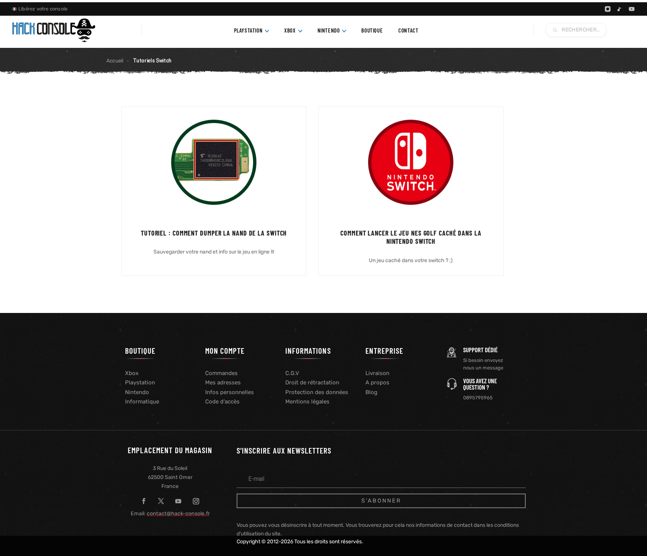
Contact (408, 30)
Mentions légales (307, 401)
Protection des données (316, 392)
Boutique (372, 30)
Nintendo (329, 30)
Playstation (140, 382)
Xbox (289, 30)
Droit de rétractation (312, 382)
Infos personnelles (229, 392)
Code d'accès (222, 401)
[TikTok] (619, 9)
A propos (377, 382)
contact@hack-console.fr (178, 513)
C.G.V (292, 373)
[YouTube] (631, 9)
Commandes (221, 373)
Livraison (377, 373)
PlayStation (248, 30)
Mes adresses (223, 382)
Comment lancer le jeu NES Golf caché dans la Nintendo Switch (411, 237)
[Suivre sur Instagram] (195, 501)
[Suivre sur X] (161, 501)
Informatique (142, 401)
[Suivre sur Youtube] (178, 501)
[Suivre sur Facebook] (144, 501)
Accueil (114, 61)
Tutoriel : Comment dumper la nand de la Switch (214, 233)
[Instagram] (607, 9)
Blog (371, 392)
